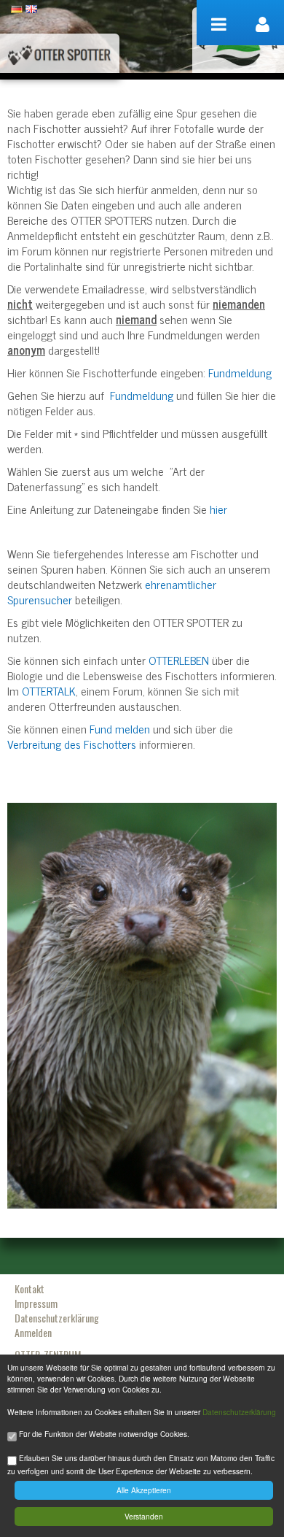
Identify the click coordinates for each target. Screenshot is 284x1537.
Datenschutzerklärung (239, 1411)
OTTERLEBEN (179, 659)
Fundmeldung (240, 372)
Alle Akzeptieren (144, 1489)
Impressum (36, 1303)
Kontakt (29, 1288)
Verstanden (144, 1516)
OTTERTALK (49, 690)
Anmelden (33, 1332)
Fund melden (120, 728)
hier (218, 508)
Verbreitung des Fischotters (71, 743)
